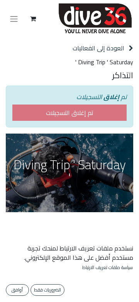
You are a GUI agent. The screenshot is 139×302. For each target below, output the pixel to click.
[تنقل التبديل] (14, 18)
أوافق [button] (17, 289)
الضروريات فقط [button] (47, 289)
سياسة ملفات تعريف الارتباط (107, 267)
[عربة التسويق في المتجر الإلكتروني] (33, 18)
